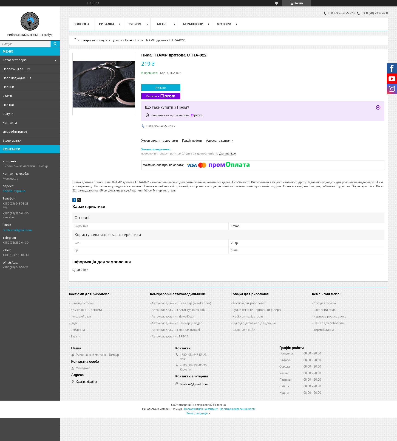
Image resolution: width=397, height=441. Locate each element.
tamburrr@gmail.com (17, 230)
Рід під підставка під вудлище (254, 323)
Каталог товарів (15, 60)
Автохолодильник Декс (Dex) (172, 316)
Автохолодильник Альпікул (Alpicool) (178, 310)
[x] (79, 201)
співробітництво (15, 131)
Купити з (152, 96)
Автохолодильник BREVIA (170, 336)
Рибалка (106, 24)
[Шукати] (55, 43)
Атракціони (193, 24)
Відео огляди (12, 140)
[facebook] (74, 201)
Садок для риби (244, 330)
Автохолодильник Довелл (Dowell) (176, 330)
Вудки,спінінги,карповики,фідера (257, 310)
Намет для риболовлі (329, 323)
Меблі (162, 24)
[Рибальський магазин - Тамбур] (29, 21)
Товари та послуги (94, 40)
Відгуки (8, 114)
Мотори (224, 24)
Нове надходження (17, 78)
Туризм (135, 24)
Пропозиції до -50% (17, 69)
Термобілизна (324, 330)
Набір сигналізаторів (248, 316)
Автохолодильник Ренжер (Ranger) (177, 323)
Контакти (10, 123)
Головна (82, 24)
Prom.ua (220, 405)
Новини (8, 87)
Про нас (8, 105)
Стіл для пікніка (325, 303)
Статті (7, 96)
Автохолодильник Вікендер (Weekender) (181, 303)
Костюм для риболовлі (249, 303)
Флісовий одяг (81, 316)
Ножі (128, 40)
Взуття (75, 336)
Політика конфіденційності (237, 409)
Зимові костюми (82, 303)
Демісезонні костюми (86, 310)
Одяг (74, 323)
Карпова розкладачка (330, 316)
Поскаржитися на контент (201, 409)
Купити (161, 87)
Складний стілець (326, 310)
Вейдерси (78, 330)
